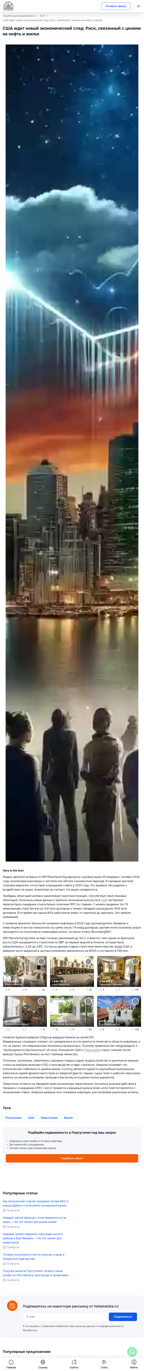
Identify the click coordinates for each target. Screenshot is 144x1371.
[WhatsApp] (132, 1352)
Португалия (13, 1118)
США (104, 900)
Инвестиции (49, 1118)
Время (68, 1118)
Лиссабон (70, 1024)
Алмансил (23, 1024)
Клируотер (16, 984)
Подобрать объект (72, 1158)
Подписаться (123, 1317)
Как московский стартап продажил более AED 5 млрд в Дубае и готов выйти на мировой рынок (35, 1203)
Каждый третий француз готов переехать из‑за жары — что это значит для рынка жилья (34, 1220)
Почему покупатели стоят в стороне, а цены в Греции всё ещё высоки (33, 1257)
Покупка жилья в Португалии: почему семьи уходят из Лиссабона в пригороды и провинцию (35, 1273)
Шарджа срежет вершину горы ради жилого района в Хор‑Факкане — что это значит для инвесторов (33, 1238)
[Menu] (138, 6)
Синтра (116, 1024)
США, (8, 984)
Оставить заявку (116, 6)
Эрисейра (117, 984)
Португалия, (105, 984)
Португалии (92, 1050)
